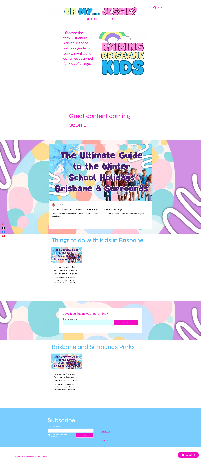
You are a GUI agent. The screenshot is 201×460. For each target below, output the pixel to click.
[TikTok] (3, 228)
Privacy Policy (106, 440)
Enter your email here (70, 319)
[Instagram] (3, 224)
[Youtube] (3, 236)
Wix (47, 456)
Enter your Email (54, 426)
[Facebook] (3, 232)
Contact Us (105, 432)
